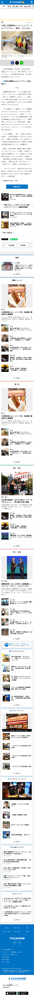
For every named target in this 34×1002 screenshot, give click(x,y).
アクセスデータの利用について (10, 954)
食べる (9, 6)
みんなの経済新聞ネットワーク (17, 979)
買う (21, 6)
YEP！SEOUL (7, 233)
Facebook (15, 943)
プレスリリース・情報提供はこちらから (12, 952)
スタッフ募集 (6, 962)
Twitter (19, 943)
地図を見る (17, 187)
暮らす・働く (27, 6)
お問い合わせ (6, 957)
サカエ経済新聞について (9, 949)
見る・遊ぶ (15, 6)
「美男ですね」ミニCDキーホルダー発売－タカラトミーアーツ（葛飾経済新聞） (16, 206)
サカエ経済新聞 (16, 2)
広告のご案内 (6, 959)
